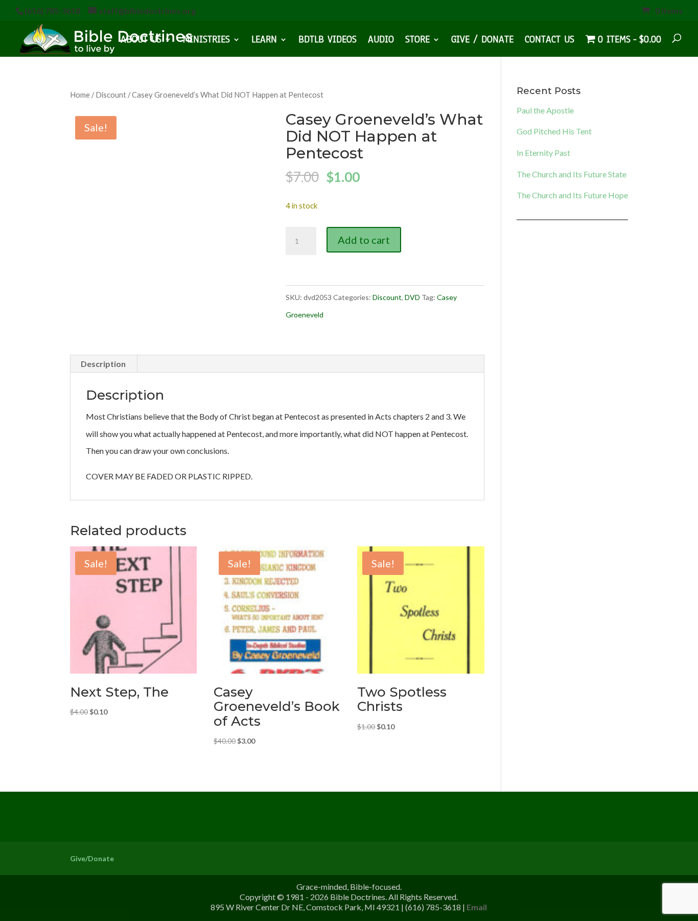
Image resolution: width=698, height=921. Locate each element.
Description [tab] (103, 364)
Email (477, 907)
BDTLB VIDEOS (327, 41)
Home (80, 94)
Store (417, 41)
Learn (264, 41)
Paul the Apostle (545, 110)
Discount (111, 94)
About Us (141, 41)
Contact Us (549, 41)
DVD (412, 297)
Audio (381, 41)
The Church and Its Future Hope (572, 195)
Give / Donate (482, 41)
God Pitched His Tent (554, 131)
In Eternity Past (543, 152)
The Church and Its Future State (571, 174)
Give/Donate (92, 858)
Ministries (206, 41)
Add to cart (364, 240)
